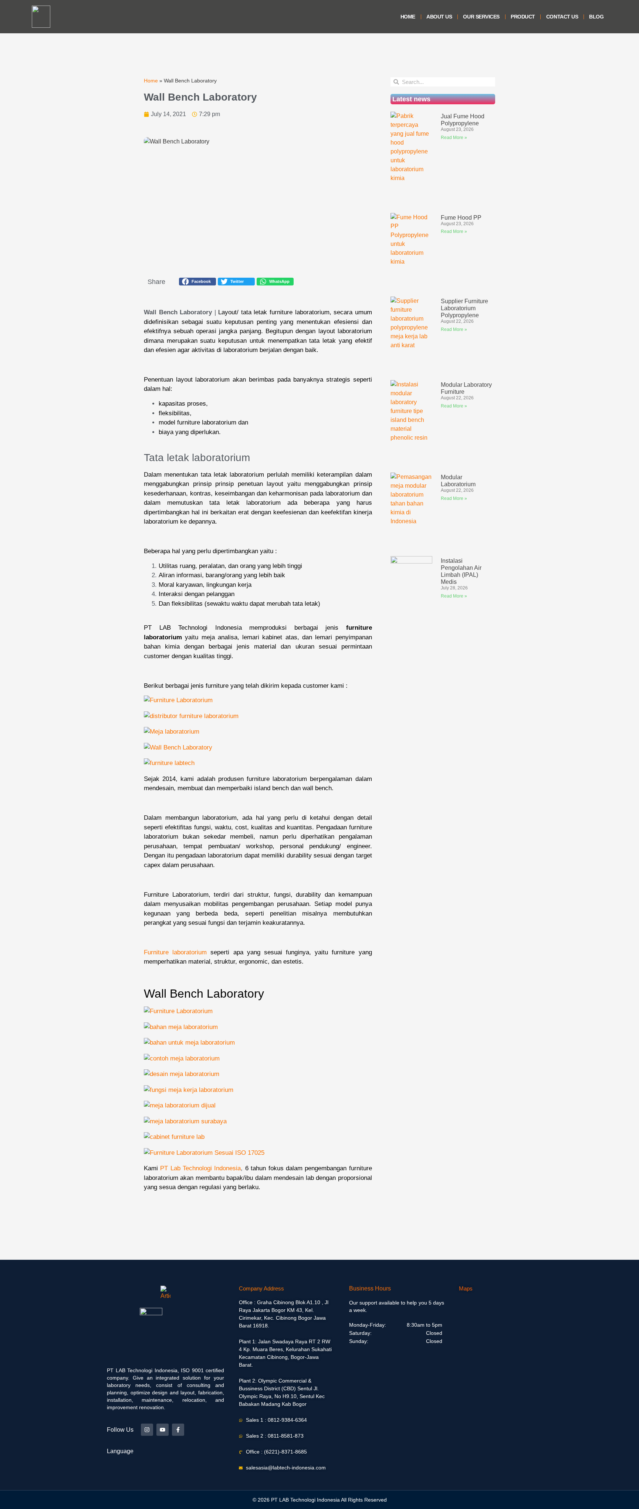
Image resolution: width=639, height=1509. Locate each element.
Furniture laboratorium (175, 952)
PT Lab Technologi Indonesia (200, 1168)
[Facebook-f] (178, 1430)
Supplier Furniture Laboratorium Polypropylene (464, 308)
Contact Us (562, 17)
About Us (439, 17)
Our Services (481, 17)
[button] (197, 281)
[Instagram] (147, 1430)
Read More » (454, 137)
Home (407, 17)
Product (523, 17)
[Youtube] (162, 1430)
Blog (596, 17)
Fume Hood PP (461, 217)
